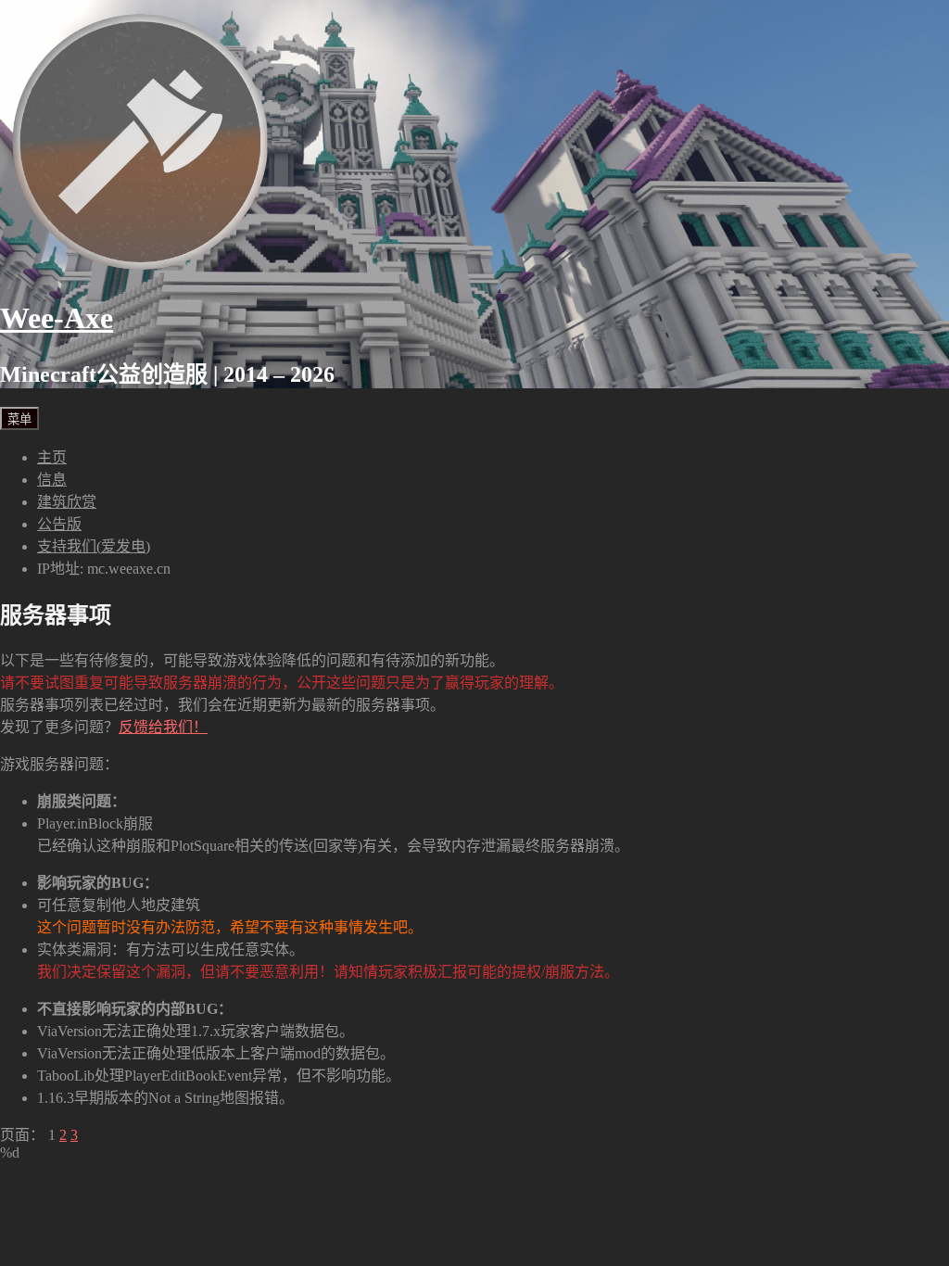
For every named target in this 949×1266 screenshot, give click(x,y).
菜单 (19, 419)
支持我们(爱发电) (93, 546)
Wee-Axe (56, 318)
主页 (52, 457)
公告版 (59, 524)
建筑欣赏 (66, 502)
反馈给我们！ (163, 727)
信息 (52, 479)
